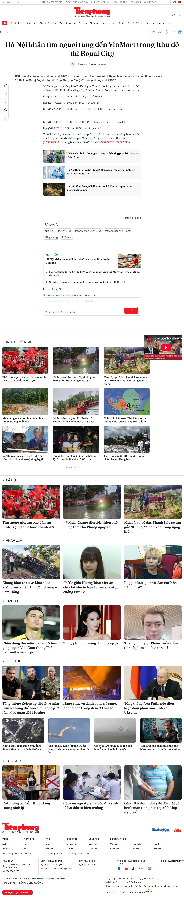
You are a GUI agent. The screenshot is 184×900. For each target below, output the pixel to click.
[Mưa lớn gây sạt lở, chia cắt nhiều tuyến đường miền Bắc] (25, 401)
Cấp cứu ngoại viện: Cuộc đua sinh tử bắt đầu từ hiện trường (90, 805)
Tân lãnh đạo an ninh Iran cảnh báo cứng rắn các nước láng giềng (160, 747)
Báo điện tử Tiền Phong (92, 12)
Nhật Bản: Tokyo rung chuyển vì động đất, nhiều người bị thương (21, 747)
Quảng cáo (150, 2)
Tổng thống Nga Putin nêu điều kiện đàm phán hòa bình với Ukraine (149, 708)
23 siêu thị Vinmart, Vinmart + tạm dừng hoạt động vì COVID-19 (87, 282)
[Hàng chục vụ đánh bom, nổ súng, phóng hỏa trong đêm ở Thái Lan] (92, 683)
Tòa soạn (136, 2)
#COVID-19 (64, 230)
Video (170, 23)
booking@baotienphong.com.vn (58, 868)
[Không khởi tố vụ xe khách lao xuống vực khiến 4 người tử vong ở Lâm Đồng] (31, 562)
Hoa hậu (162, 23)
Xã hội (13, 23)
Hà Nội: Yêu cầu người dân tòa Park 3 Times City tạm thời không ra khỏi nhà (99, 187)
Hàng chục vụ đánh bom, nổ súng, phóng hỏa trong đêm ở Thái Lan (90, 705)
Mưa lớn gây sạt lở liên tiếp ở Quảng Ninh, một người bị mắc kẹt (73, 420)
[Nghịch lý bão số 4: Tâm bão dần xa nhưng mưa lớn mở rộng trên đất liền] (127, 401)
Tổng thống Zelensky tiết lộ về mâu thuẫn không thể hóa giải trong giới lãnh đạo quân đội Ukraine (31, 708)
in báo (166, 32)
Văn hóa (121, 23)
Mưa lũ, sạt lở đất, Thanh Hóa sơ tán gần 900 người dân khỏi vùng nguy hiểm (125, 381)
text (160, 32)
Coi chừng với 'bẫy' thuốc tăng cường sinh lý (26, 805)
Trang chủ (4, 23)
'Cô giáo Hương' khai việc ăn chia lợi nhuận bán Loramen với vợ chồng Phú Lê (90, 587)
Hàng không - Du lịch (12, 853)
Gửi (131, 310)
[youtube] (180, 2)
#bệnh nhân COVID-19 (88, 230)
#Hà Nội (49, 230)
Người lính (105, 23)
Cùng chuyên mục (18, 342)
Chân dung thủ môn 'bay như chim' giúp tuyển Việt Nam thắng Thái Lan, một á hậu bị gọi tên (30, 647)
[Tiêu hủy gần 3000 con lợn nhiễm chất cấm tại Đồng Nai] (127, 439)
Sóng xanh (32, 23)
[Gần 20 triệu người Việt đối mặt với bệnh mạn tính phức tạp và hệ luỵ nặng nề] (153, 782)
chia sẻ (153, 32)
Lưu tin (6, 101)
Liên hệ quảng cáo (51, 861)
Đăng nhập (48, 294)
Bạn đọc (157, 848)
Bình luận (6, 110)
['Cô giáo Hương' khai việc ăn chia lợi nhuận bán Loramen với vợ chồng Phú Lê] (92, 562)
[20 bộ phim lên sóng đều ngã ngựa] (92, 622)
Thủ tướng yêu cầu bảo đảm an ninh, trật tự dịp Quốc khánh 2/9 (24, 379)
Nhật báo (29, 839)
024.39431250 (12, 871)
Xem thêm (179, 23)
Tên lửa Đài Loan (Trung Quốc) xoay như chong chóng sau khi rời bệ (68, 749)
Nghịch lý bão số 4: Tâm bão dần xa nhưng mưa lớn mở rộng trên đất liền (126, 420)
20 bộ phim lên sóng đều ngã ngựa (90, 643)
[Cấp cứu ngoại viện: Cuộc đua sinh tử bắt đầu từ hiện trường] (92, 782)
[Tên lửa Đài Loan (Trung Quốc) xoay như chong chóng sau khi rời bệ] (69, 730)
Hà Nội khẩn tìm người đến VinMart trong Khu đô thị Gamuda (78, 261)
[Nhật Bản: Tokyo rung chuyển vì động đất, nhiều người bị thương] (23, 730)
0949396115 (122, 142)
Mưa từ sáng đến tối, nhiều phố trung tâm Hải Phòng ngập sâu (74, 379)
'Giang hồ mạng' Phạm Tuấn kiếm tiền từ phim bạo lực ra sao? (151, 645)
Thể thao (94, 23)
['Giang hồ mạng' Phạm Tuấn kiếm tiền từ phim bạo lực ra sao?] (153, 622)
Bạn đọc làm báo (19, 892)
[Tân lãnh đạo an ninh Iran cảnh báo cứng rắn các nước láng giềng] (161, 730)
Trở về (6, 118)
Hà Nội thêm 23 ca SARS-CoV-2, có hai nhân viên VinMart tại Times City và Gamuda (94, 273)
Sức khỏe (52, 23)
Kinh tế (21, 23)
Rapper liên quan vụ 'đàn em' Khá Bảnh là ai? (150, 584)
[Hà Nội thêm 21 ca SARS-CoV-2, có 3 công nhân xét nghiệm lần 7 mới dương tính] (54, 172)
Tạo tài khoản (68, 294)
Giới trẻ (72, 23)
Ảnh (48, 839)
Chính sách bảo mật (172, 861)
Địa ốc (43, 23)
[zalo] (142, 868)
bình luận (173, 32)
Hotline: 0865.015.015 (51, 2)
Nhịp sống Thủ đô (54, 853)
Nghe (6, 85)
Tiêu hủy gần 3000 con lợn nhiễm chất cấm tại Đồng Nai (124, 457)
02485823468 (52, 142)
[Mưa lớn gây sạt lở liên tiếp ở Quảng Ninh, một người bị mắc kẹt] (76, 401)
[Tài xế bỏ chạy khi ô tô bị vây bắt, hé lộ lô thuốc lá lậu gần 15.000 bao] (76, 439)
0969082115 (108, 142)
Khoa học (151, 23)
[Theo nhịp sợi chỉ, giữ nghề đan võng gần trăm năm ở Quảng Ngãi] (25, 439)
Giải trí (131, 23)
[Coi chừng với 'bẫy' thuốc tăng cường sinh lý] (31, 782)
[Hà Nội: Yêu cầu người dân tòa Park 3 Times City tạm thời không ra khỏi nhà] (54, 189)
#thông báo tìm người (118, 230)
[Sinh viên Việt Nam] (161, 830)
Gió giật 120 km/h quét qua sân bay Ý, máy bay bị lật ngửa (113, 747)
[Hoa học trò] (178, 830)
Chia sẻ (6, 93)
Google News (180, 32)
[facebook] (174, 2)
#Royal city (51, 237)
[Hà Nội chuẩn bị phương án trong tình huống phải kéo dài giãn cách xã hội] (54, 156)
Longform (95, 839)
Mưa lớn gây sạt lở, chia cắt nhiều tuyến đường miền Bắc (22, 420)
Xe (114, 23)
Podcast (72, 839)
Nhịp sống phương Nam (78, 853)
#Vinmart (67, 237)
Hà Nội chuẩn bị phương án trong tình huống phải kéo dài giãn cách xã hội (102, 155)
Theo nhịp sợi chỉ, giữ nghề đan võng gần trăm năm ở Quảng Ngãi (23, 457)
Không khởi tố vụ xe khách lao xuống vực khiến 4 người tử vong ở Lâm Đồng (29, 587)
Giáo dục (140, 23)
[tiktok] (135, 868)
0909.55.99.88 (51, 864)
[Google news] (151, 868)
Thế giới (63, 23)
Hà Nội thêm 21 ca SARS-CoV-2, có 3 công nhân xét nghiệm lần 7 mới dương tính (100, 171)
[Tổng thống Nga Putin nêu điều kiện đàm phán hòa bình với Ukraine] (153, 683)
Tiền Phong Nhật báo (77, 2)
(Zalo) (61, 864)
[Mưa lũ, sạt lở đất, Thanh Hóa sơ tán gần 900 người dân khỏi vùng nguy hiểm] (127, 360)
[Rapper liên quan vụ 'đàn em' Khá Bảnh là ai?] (153, 562)
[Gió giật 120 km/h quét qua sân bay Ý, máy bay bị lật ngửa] (115, 730)
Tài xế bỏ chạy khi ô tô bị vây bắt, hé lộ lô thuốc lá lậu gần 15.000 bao (74, 457)
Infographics (118, 839)
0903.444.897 (89, 864)
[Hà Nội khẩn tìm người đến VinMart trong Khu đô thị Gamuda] (129, 261)
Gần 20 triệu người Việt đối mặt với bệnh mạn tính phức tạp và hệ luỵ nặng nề (152, 807)
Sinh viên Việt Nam (100, 2)
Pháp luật (83, 23)
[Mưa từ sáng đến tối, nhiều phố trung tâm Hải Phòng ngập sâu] (76, 360)
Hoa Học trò (120, 2)
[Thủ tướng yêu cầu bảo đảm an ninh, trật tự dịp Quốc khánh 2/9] (25, 360)
